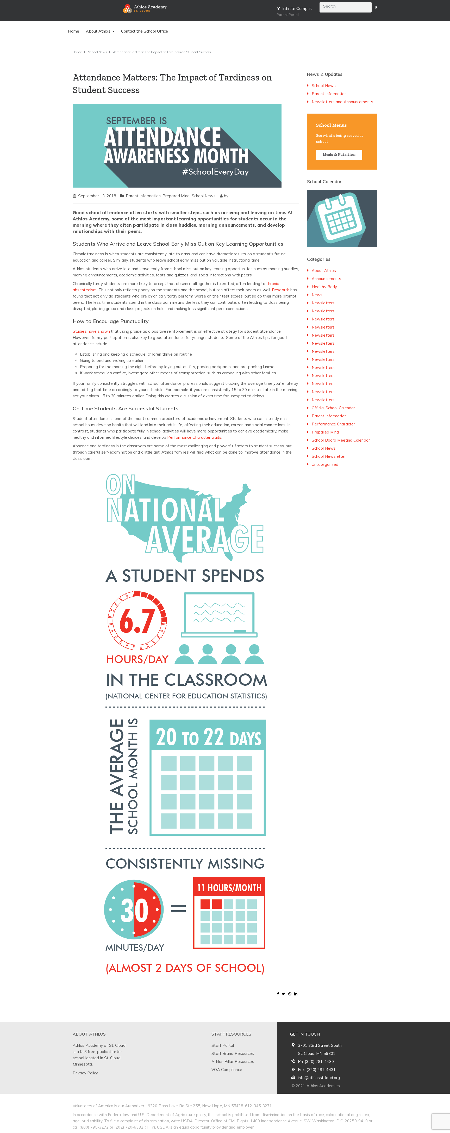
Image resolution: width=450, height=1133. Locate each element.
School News (204, 195)
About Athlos (324, 270)
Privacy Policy (85, 1072)
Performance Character (333, 424)
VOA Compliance (226, 1069)
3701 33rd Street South (320, 1045)
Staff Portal (222, 1045)
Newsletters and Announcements (342, 101)
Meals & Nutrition (339, 154)
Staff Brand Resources (232, 1053)
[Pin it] (289, 994)
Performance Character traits (194, 437)
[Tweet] (283, 994)
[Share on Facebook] (278, 994)
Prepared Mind (176, 195)
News (317, 294)
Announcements (326, 278)
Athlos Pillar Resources (232, 1061)
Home (73, 31)
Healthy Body (324, 286)
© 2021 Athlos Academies (315, 1085)
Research (280, 289)
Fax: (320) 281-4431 (317, 1069)
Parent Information (143, 195)
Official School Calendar (333, 407)
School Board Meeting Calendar (341, 440)
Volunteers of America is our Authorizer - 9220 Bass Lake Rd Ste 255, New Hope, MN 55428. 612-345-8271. (173, 1105)
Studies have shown (91, 331)
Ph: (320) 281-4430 (316, 1061)
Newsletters (323, 302)
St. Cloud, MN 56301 (316, 1053)
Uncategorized (325, 464)
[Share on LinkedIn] (295, 994)
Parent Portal (287, 15)
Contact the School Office (144, 31)
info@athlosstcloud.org (319, 1077)
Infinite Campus (297, 8)
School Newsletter (329, 456)
